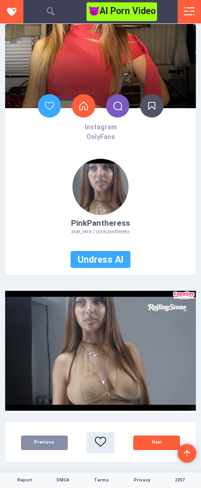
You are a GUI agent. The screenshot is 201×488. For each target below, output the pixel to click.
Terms (101, 480)
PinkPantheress (100, 223)
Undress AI (100, 259)
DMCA (63, 480)
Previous (44, 442)
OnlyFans (100, 136)
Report (24, 480)
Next (157, 442)
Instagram (101, 127)
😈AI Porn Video (122, 11)
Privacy (142, 480)
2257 (179, 480)
